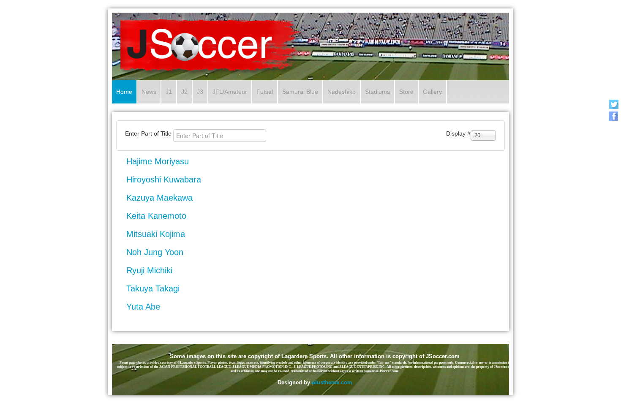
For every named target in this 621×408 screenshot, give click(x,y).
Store (406, 91)
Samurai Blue (300, 91)
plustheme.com (332, 382)
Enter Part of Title (149, 133)
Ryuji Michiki (149, 270)
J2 (184, 91)
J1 (169, 91)
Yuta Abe (143, 306)
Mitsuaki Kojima (155, 234)
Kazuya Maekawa (159, 197)
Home (124, 91)
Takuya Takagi (153, 288)
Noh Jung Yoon (154, 252)
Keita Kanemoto (156, 215)
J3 (200, 91)
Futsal (264, 91)
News (149, 91)
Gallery (432, 91)
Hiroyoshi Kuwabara (163, 179)
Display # (458, 133)
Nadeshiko (341, 91)
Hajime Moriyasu (157, 161)
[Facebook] (613, 116)
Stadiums (377, 91)
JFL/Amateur (229, 91)
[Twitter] (613, 104)
